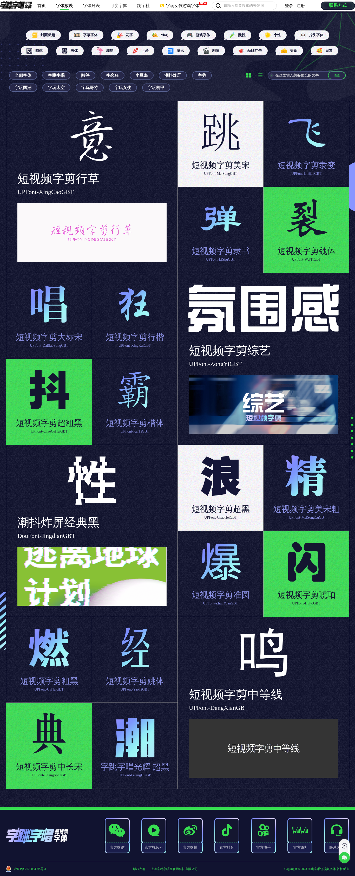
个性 (277, 35)
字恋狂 (112, 75)
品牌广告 (254, 51)
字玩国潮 (23, 87)
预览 (336, 75)
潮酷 (109, 51)
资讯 (180, 51)
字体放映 (64, 5)
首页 (41, 5)
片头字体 (316, 35)
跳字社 (143, 5)
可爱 (145, 51)
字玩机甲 (156, 87)
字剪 (202, 75)
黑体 (74, 51)
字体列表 (91, 5)
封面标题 (48, 35)
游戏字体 (203, 35)
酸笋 (85, 75)
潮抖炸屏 (173, 75)
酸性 (242, 35)
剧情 (215, 51)
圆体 (39, 51)
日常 (329, 51)
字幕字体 (90, 35)
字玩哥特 (89, 87)
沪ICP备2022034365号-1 (30, 869)
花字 (129, 35)
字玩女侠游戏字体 (182, 5)
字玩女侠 (123, 87)
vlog (164, 35)
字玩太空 (56, 87)
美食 (293, 51)
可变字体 (118, 5)
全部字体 (23, 75)
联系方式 (338, 5)
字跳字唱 (56, 75)
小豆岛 (141, 75)
